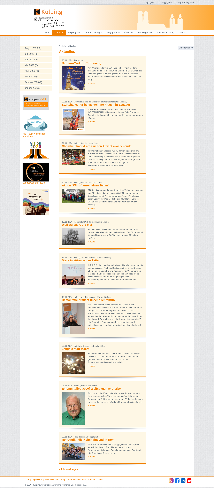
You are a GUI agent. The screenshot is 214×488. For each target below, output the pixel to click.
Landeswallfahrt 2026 (34, 182)
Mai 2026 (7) (31, 65)
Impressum (37, 479)
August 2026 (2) (33, 48)
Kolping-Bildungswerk (184, 2)
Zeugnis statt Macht (75, 348)
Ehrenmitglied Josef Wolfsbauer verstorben (92, 388)
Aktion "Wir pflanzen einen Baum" (85, 185)
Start (47, 32)
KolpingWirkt (74, 32)
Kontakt (182, 32)
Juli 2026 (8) (31, 54)
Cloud (100, 479)
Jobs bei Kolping (165, 32)
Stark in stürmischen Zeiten (81, 260)
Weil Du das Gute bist (77, 224)
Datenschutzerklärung (55, 479)
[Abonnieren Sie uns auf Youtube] (189, 480)
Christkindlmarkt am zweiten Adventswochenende (96, 146)
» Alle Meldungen (68, 469)
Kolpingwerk (150, 2)
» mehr (91, 83)
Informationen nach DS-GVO (81, 479)
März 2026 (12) (32, 76)
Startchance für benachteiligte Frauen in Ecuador (96, 104)
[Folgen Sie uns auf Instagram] (171, 480)
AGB (27, 479)
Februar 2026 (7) (33, 82)
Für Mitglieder (145, 32)
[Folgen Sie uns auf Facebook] (177, 480)
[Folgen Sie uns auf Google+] (183, 480)
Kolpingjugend (165, 2)
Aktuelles (58, 32)
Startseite (62, 46)
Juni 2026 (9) (31, 59)
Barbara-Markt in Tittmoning (81, 63)
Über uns (129, 32)
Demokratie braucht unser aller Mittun (88, 300)
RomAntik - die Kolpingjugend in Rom (88, 439)
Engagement (113, 32)
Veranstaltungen (93, 32)
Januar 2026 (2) (33, 88)
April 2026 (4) (32, 71)
